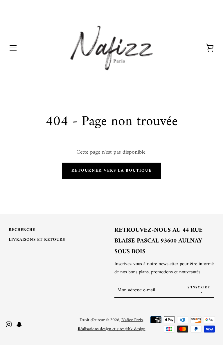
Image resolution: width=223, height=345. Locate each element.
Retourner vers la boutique (111, 170)
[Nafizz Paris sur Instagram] (9, 324)
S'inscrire (199, 288)
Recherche (22, 229)
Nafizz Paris (132, 320)
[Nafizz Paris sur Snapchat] (19, 324)
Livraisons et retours (37, 239)
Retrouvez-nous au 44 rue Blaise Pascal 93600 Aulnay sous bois (158, 241)
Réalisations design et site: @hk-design (111, 329)
